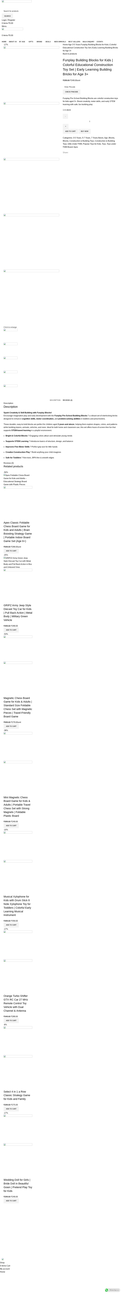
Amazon (45, 1249)
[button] (11, 550)
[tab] (55, 400)
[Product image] (18, 500)
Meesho (45, 1236)
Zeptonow (46, 1240)
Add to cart (70, 131)
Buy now (84, 131)
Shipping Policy (69, 1214)
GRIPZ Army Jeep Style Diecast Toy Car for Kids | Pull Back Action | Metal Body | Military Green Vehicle (18, 613)
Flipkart (45, 1245)
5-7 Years (86, 138)
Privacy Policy (69, 1228)
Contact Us (6, 1254)
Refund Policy (69, 1223)
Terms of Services (70, 1219)
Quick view (7, 518)
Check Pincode (71, 92)
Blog (4, 1249)
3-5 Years (76, 45)
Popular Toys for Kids (92, 144)
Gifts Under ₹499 (75, 144)
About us (5, 1240)
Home (65, 45)
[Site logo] (17, 4)
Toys (104, 144)
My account (6, 1245)
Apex (76, 147)
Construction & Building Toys (81, 141)
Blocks (111, 138)
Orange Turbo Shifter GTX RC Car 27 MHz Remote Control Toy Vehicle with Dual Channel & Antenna (16, 1003)
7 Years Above (97, 138)
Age (70, 45)
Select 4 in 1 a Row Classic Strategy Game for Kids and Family (17, 1095)
